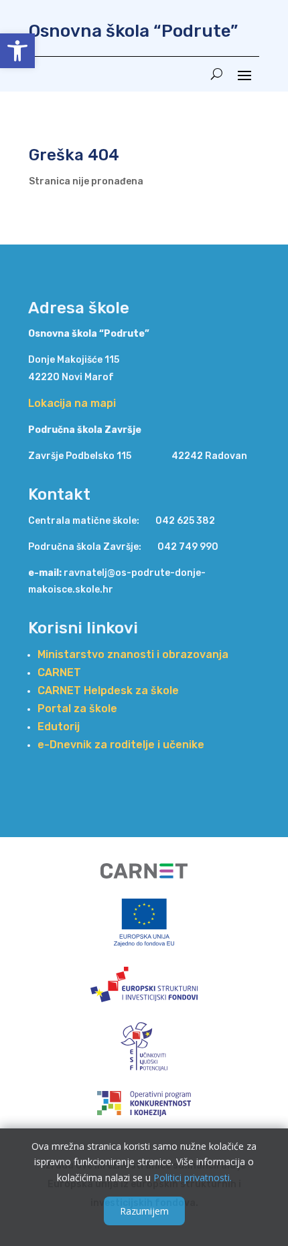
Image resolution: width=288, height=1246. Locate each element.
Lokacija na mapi (72, 403)
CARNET (59, 672)
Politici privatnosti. (192, 1177)
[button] (17, 50)
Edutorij (59, 726)
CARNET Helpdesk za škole (108, 690)
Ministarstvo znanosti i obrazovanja (133, 654)
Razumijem (144, 1211)
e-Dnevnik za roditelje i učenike (121, 744)
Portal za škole (77, 708)
